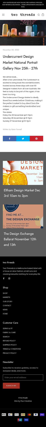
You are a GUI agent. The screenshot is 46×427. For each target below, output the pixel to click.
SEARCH (6, 336)
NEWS (5, 309)
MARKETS (6, 297)
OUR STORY (7, 301)
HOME (5, 313)
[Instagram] (9, 278)
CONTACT (7, 305)
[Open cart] (43, 14)
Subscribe (11, 386)
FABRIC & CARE (9, 332)
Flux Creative (26, 401)
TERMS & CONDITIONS (12, 349)
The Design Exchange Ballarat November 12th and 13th (20, 239)
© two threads (23, 398)
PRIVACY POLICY (9, 353)
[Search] (39, 15)
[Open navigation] (3, 15)
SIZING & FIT (8, 328)
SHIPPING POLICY (10, 345)
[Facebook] (4, 278)
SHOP (5, 293)
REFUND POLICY (9, 340)
